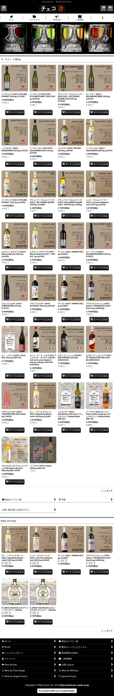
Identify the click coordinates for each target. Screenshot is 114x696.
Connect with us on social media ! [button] (58, 690)
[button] (4, 8)
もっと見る (105, 491)
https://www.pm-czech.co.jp (74, 685)
